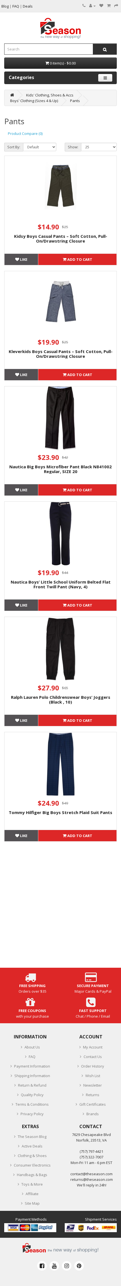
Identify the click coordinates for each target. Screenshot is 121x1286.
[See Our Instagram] (66, 1266)
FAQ (32, 1056)
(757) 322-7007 (91, 1157)
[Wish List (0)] (101, 5)
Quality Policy (32, 1094)
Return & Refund (32, 1085)
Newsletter (92, 1085)
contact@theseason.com (91, 1173)
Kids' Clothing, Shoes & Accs (49, 95)
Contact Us (93, 1056)
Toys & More (32, 1184)
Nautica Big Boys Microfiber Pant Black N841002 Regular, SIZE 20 (60, 469)
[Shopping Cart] (109, 5)
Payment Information (32, 1066)
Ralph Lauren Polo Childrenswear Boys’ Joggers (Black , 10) (60, 699)
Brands (92, 1113)
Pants (75, 100)
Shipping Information (32, 1075)
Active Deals (32, 1146)
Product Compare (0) (25, 133)
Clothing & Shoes (32, 1155)
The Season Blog (32, 1136)
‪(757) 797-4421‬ (91, 1151)
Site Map (32, 1203)
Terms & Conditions (32, 1104)
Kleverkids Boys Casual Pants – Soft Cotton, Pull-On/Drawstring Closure (61, 354)
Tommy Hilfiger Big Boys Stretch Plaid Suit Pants (60, 812)
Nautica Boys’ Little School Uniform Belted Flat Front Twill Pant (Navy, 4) (61, 584)
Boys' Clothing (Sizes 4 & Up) (34, 100)
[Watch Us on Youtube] (54, 1266)
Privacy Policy (32, 1113)
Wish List (92, 1075)
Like (23, 259)
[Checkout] (116, 5)
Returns (92, 1094)
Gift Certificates (92, 1104)
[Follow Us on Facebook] (42, 1266)
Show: (73, 146)
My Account (92, 1047)
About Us (32, 1047)
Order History (92, 1066)
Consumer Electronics (32, 1165)
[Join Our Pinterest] (79, 1266)
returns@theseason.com (91, 1179)
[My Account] (92, 5)
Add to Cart (79, 259)
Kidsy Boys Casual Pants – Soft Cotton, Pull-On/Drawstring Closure (60, 238)
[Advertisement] (60, 907)
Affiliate (32, 1193)
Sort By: (13, 146)
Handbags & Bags (32, 1174)
